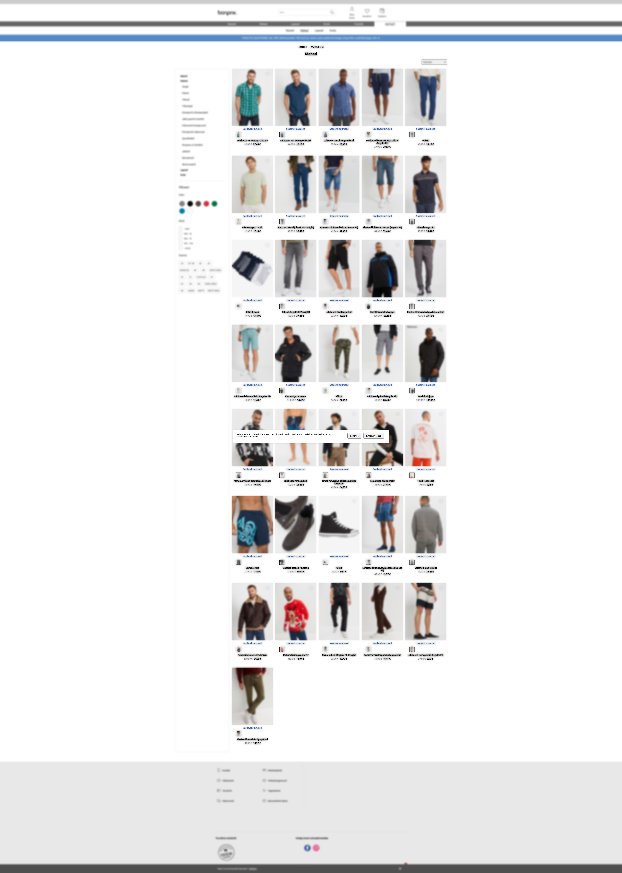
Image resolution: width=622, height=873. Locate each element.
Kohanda (354, 436)
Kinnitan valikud (373, 436)
